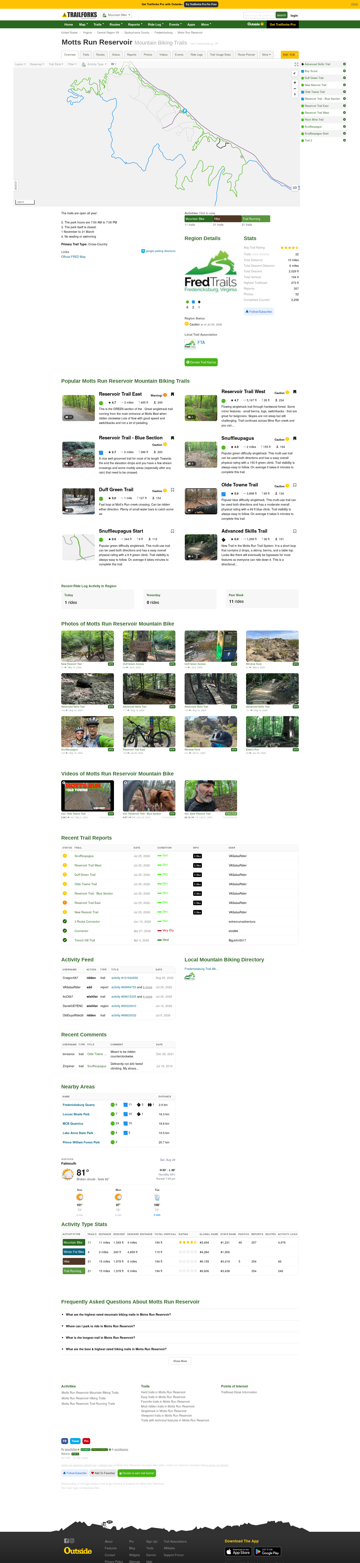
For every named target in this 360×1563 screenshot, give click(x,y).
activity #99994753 (123, 987)
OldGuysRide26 (73, 1015)
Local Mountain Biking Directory (224, 959)
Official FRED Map (73, 256)
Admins (65, 1454)
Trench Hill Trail (85, 940)
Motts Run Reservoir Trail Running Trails (88, 1403)
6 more (147, 987)
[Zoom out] (295, 89)
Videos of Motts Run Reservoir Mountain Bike (117, 774)
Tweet (75, 1441)
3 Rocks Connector (87, 921)
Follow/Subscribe (260, 311)
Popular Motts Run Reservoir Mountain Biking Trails (125, 381)
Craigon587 (70, 978)
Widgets (134, 1555)
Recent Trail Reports (86, 838)
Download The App (242, 1540)
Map (82, 24)
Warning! (157, 395)
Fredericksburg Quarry (79, 1105)
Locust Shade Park (76, 1114)
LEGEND (16, 185)
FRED (75, 1454)
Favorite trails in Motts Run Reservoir (165, 1401)
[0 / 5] (188, 1252)
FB (64, 1441)
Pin (86, 1441)
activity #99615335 (123, 996)
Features (111, 1548)
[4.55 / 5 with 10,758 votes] (289, 248)
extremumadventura (242, 921)
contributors (121, 1449)
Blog (132, 1548)
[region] (156, 134)
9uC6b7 (68, 996)
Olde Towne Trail (239, 484)
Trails (97, 24)
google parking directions (160, 251)
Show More (180, 1361)
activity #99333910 (123, 1006)
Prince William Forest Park (81, 1142)
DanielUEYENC (73, 1006)
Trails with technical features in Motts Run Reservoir (175, 1420)
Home (68, 24)
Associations (175, 1541)
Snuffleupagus (237, 438)
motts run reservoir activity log (78, 1465)
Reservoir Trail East (120, 393)
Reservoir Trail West (243, 391)
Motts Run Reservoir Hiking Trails (84, 1398)
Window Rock (254, 664)
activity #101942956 (124, 978)
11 (70, 463)
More (205, 24)
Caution (280, 393)
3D (295, 187)
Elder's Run (252, 749)
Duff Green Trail (116, 489)
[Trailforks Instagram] (72, 1540)
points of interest (218, 1465)
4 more (147, 996)
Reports (134, 24)
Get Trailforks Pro (283, 24)
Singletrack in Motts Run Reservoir (164, 1411)
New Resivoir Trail (71, 664)
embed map (105, 1465)
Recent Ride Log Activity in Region (88, 585)
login (294, 15)
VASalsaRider (238, 856)
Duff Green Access (133, 664)
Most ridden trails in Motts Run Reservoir (168, 1406)
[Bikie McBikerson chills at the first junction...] (87, 646)
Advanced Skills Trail (244, 530)
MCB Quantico (73, 1123)
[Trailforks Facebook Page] (66, 1540)
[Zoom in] (295, 83)
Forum (174, 1555)
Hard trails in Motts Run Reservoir (163, 1392)
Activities (191, 213)
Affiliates (169, 1548)
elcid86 (233, 931)
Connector (81, 931)
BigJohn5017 (237, 940)
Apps (191, 24)
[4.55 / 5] (188, 1242)
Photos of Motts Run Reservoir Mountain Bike (117, 624)
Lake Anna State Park (78, 1133)
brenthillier (71, 1449)
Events (174, 24)
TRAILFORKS (99, 1449)
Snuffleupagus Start (121, 530)
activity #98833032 (123, 1015)
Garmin (151, 1555)
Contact (110, 1555)
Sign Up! (152, 1541)
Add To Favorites (104, 1473)
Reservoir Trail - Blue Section (131, 437)
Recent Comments (84, 1034)
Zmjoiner (68, 1066)
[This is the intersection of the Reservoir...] (149, 731)
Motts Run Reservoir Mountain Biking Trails (90, 1392)
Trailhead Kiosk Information (239, 1392)
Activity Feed (77, 959)
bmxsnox (69, 1054)
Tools (149, 1548)
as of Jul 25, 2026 (211, 324)
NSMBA (85, 1449)
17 (70, 417)
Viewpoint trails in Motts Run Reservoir (166, 1415)
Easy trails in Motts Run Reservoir (163, 1397)
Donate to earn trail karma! (138, 1473)
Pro (131, 1541)
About (108, 1541)
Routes (115, 24)
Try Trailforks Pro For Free (201, 4)
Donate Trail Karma (202, 362)
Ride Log (154, 24)
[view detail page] (344, 64)
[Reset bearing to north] (295, 95)
